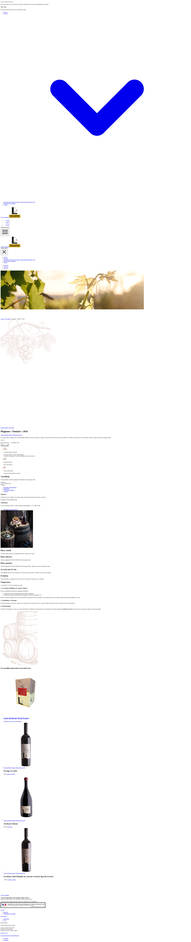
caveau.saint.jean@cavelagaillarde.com (10, 935)
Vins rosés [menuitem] (11, 202)
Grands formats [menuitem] (24, 202)
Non (5, 7)
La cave (5, 12)
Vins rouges (8, 319)
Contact (5, 204)
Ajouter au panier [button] (11, 774)
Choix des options (17, 721)
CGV (5, 920)
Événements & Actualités (9, 203)
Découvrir (9, 827)
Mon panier (6, 919)
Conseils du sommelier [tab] (9, 490)
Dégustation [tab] (6, 488)
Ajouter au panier (5, 445)
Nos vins (6, 258)
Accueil (2, 319)
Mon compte (4, 916)
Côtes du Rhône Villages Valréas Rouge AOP (11, 435)
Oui (2, 7)
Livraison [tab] (6, 491)
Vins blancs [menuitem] (17, 202)
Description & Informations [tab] (10, 487)
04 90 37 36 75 (4, 933)
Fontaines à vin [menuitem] (31, 202)
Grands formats (4, 427)
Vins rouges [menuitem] (6, 202)
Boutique (6, 912)
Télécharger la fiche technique (10, 509)
